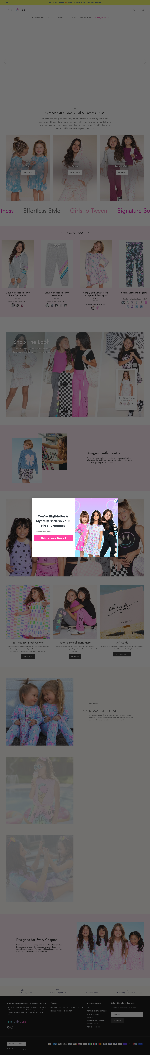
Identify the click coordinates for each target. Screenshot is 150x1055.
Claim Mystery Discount (53, 538)
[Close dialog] (116, 501)
